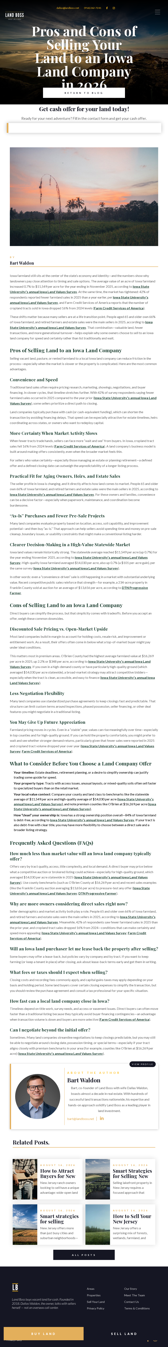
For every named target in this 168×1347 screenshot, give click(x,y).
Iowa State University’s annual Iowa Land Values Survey (52, 494)
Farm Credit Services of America (118, 308)
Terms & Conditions (137, 1308)
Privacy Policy (95, 1308)
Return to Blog (84, 92)
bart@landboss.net (80, 1119)
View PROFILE (142, 1064)
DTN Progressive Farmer (97, 893)
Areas (90, 1288)
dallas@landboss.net (68, 7)
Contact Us (131, 1301)
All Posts (84, 1254)
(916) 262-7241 (92, 7)
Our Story (130, 1288)
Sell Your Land (96, 1301)
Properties (94, 1295)
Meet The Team (134, 1295)
